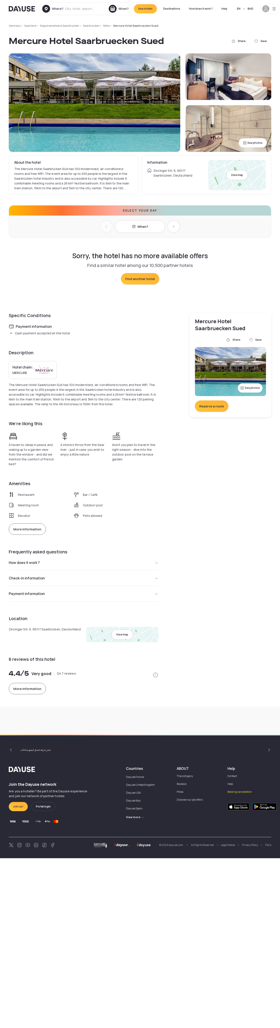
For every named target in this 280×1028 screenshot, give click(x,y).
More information (27, 529)
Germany (15, 26)
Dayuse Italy (133, 800)
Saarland (30, 26)
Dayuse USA (133, 793)
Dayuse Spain (134, 808)
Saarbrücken (91, 26)
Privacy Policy (250, 845)
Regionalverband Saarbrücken (59, 26)
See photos (254, 143)
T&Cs (268, 845)
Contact (232, 776)
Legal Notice (228, 845)
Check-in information (27, 578)
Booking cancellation (240, 792)
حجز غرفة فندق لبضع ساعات (35, 750)
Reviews (181, 784)
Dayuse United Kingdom (140, 785)
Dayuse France (135, 777)
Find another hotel (140, 279)
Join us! (18, 806)
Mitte (106, 26)
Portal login (43, 806)
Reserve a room (211, 406)
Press (180, 792)
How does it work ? (201, 9)
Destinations (171, 9)
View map (237, 175)
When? (142, 226)
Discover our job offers (190, 800)
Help (224, 9)
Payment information (27, 593)
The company (185, 776)
